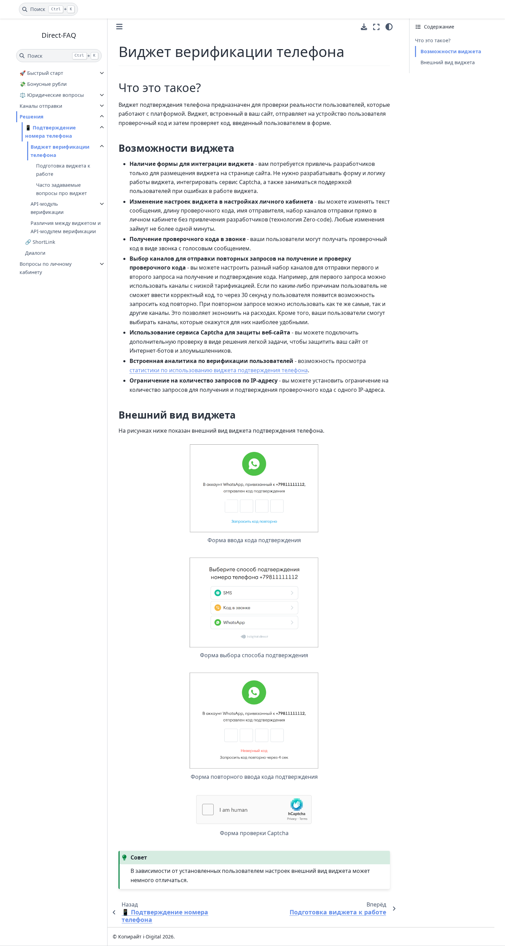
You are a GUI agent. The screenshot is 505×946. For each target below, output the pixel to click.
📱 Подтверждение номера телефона (50, 131)
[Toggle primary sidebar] (119, 26)
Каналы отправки (41, 105)
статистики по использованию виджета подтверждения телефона (219, 370)
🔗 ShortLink (40, 242)
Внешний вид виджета (447, 62)
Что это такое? (432, 40)
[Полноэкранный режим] (376, 27)
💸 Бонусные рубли (43, 84)
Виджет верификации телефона (60, 150)
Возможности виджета (450, 51)
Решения (32, 116)
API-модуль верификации (47, 208)
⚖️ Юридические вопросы (52, 95)
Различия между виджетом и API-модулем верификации (66, 226)
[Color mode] (389, 27)
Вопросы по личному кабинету (45, 268)
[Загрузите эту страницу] (364, 27)
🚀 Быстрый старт (41, 73)
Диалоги (35, 253)
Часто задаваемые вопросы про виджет (61, 188)
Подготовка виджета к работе (63, 169)
